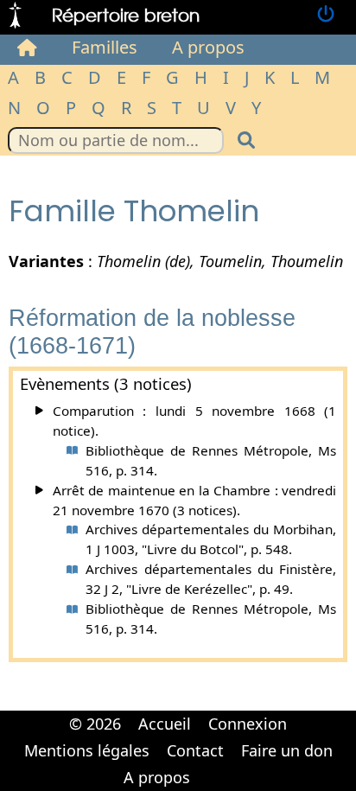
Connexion (247, 723)
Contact (195, 750)
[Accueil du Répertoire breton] (27, 48)
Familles (104, 47)
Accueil (164, 723)
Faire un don (287, 750)
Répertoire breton (126, 14)
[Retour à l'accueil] (15, 15)
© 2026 (95, 723)
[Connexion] (325, 15)
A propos (208, 47)
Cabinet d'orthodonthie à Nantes (209, 765)
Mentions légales (86, 750)
